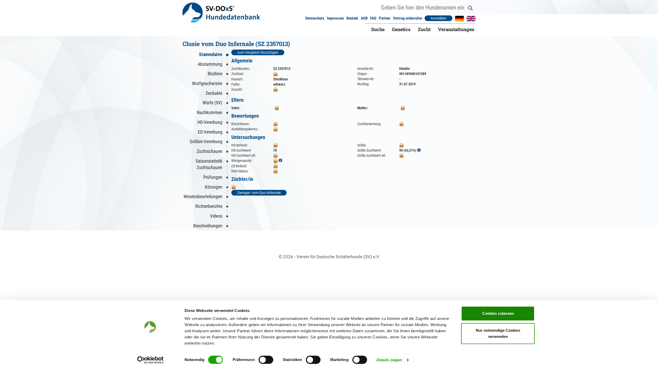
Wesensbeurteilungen (203, 196)
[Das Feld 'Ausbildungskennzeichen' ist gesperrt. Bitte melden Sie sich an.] (275, 129)
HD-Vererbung (209, 122)
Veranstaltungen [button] (456, 29)
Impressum (335, 18)
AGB (364, 18)
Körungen (213, 187)
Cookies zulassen (498, 313)
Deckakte (214, 93)
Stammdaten (210, 54)
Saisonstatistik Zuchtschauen (209, 164)
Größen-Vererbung (206, 141)
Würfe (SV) (212, 102)
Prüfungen (212, 177)
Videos (216, 216)
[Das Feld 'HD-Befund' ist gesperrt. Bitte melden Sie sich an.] (275, 145)
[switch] (266, 360)
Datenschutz (314, 18)
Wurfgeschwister (207, 83)
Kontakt (352, 18)
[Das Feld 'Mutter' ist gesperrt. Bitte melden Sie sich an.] (402, 108)
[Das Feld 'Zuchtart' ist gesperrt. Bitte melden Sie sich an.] (275, 74)
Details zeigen (389, 360)
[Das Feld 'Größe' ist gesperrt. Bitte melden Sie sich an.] (401, 145)
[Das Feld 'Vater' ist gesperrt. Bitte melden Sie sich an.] (277, 108)
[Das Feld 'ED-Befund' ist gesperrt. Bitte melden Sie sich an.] (275, 166)
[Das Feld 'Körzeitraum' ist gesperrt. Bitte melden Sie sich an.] (275, 124)
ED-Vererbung (210, 132)
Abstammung (210, 64)
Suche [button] (378, 29)
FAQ (373, 18)
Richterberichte (208, 206)
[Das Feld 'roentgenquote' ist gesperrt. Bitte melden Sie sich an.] (275, 161)
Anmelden (438, 18)
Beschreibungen (207, 225)
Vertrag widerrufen (407, 18)
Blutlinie (215, 73)
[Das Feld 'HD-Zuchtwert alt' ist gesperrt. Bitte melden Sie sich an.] (275, 155)
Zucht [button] (424, 29)
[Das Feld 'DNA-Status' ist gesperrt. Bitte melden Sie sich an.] (275, 171)
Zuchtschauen (209, 151)
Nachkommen (209, 112)
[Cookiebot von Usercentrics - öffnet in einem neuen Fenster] (150, 360)
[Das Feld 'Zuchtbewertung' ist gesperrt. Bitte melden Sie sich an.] (401, 124)
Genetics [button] (401, 29)
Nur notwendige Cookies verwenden (498, 333)
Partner (384, 18)
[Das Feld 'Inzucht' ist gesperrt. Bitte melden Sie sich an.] (275, 89)
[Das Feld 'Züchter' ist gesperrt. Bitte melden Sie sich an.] (233, 187)
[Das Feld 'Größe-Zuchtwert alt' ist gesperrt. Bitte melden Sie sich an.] (401, 155)
